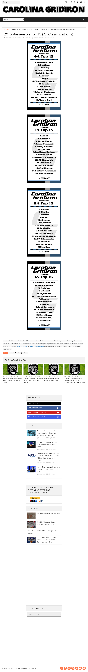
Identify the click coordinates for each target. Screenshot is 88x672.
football (13, 30)
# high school (22, 353)
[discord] (81, 2)
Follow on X (33, 403)
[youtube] (77, 2)
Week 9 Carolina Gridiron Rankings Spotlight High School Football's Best (52, 378)
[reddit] (84, 2)
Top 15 (43, 30)
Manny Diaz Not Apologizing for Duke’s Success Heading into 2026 (49, 469)
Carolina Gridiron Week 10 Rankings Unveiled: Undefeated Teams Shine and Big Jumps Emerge (33, 379)
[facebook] (69, 2)
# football (12, 353)
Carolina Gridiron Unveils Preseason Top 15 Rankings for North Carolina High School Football (12, 379)
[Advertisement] (44, 636)
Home (6, 30)
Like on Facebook (35, 408)
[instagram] (74, 2)
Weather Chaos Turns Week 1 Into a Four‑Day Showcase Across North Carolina (48, 433)
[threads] (72, 2)
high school (22, 30)
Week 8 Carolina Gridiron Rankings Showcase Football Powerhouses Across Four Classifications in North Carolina (74, 379)
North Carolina (33, 30)
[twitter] (66, 2)
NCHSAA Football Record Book (49, 513)
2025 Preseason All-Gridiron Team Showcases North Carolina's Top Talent (47, 540)
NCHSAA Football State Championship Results (46, 523)
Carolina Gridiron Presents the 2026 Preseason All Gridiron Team (48, 444)
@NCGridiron (22, 346)
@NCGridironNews (37, 346)
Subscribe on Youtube (37, 412)
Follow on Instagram (36, 417)
